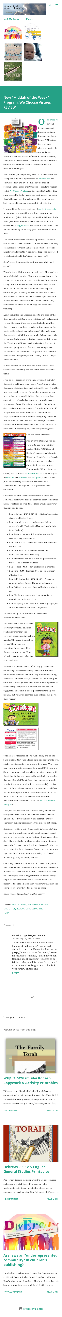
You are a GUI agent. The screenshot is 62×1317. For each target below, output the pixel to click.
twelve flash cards (47, 209)
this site (10, 477)
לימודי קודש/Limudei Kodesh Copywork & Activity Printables (30, 1080)
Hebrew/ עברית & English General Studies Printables (26, 1169)
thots (42, 908)
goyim (23, 904)
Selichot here (34, 473)
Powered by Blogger (32, 1308)
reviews (20, 908)
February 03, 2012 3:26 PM (27, 938)
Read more (53, 1110)
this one (23, 477)
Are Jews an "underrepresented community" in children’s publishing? (30, 1260)
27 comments (10, 1110)
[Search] (50, 5)
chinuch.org (44, 178)
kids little (9, 908)
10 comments (10, 1199)
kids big (43, 904)
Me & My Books (11, 19)
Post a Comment (12, 1292)
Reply (15, 973)
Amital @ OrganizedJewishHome (28, 935)
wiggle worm (22, 225)
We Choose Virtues (19, 191)
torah (6, 912)
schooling (32, 908)
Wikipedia (36, 477)
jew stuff (33, 904)
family (15, 904)
